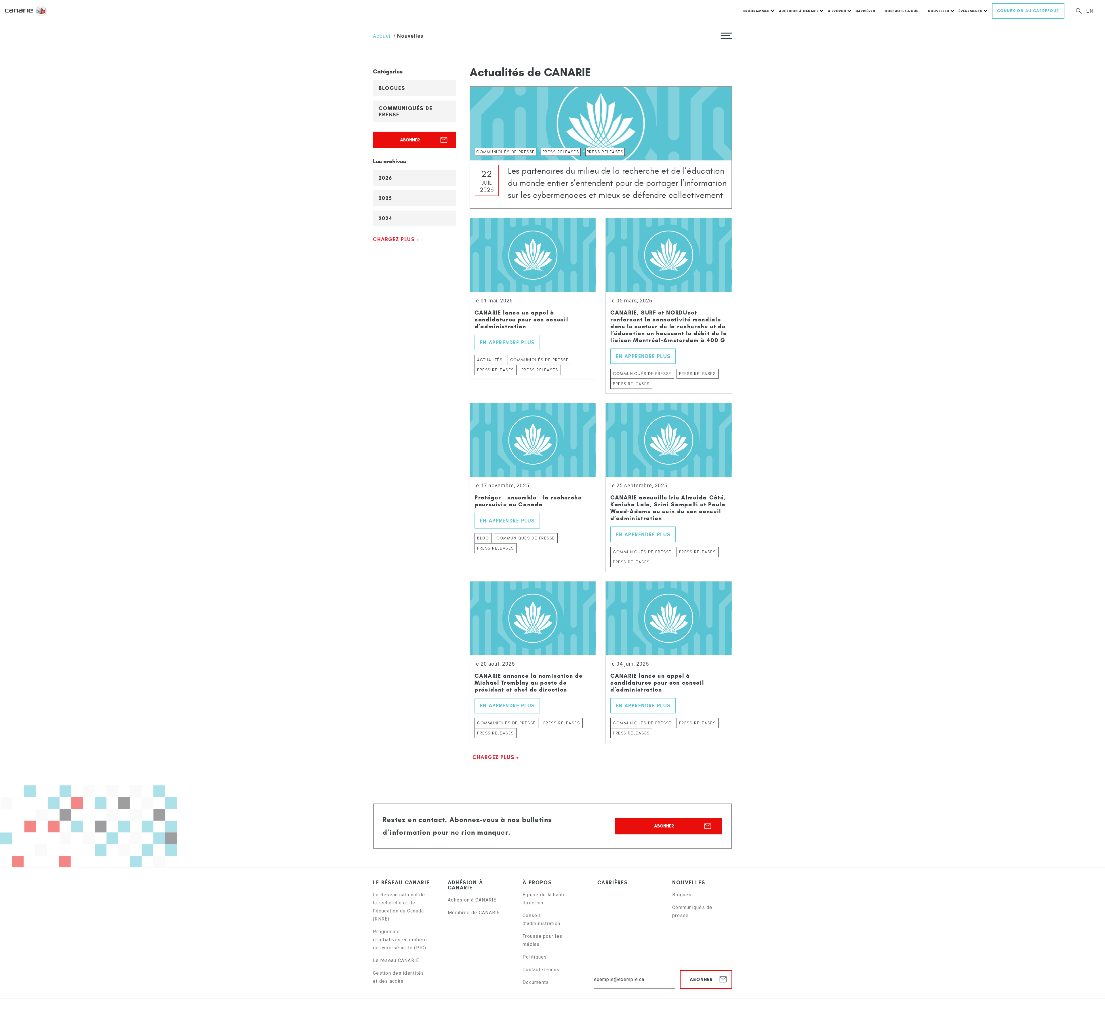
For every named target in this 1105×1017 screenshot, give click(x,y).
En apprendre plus (507, 342)
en (1089, 11)
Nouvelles (938, 11)
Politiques (535, 957)
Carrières (865, 11)
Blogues (392, 88)
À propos (837, 11)
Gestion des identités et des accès (398, 977)
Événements (971, 11)
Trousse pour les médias (542, 940)
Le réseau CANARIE (401, 882)
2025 (385, 198)
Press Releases (495, 370)
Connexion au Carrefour (1028, 10)
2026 (385, 178)
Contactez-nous (902, 11)
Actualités (490, 359)
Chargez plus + (396, 239)
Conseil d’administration (541, 919)
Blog (483, 538)
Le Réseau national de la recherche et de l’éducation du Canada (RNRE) (399, 907)
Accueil (382, 36)
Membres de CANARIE (474, 912)
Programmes (756, 11)
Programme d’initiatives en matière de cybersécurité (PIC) (400, 939)
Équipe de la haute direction (544, 899)
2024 (386, 218)
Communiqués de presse (406, 111)
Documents (536, 982)
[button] (726, 35)
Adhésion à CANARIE (799, 11)
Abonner (410, 140)
